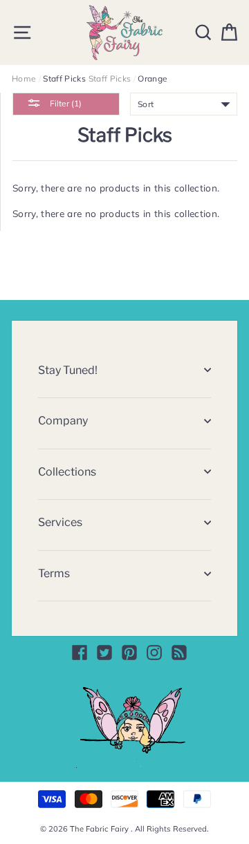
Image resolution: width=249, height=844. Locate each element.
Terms (54, 573)
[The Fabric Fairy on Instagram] (154, 652)
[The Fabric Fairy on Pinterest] (129, 652)
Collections (67, 471)
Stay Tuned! (68, 370)
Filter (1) (65, 103)
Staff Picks (110, 78)
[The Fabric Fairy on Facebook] (79, 652)
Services (60, 522)
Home (24, 78)
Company (63, 420)
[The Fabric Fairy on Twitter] (104, 652)
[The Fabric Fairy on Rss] (179, 652)
